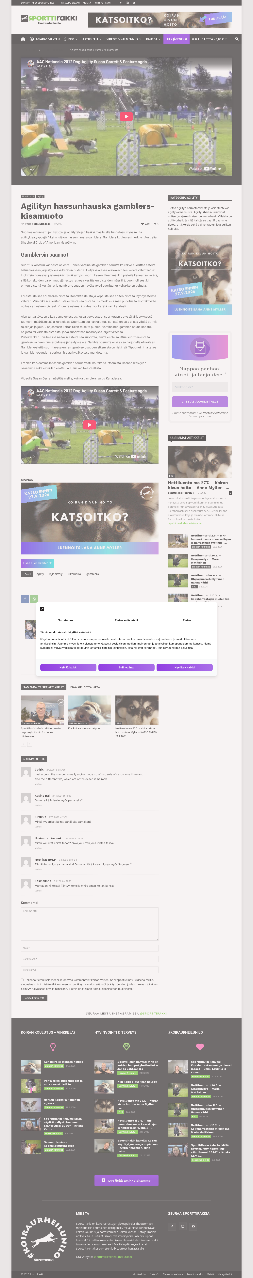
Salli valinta (126, 667)
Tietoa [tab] (187, 620)
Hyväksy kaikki (185, 667)
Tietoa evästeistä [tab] (126, 620)
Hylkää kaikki (68, 667)
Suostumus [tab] (66, 620)
